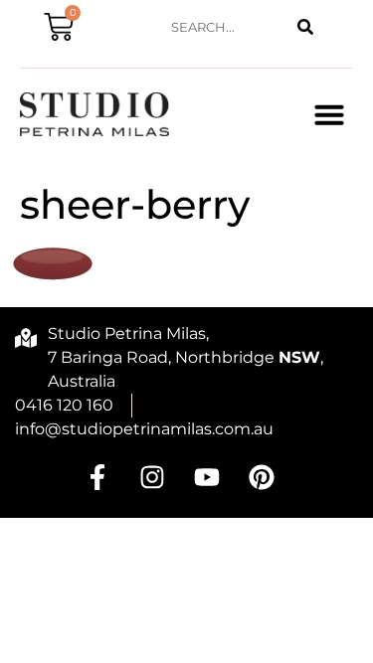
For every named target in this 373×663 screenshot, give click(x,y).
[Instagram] (152, 477)
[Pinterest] (261, 477)
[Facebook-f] (97, 477)
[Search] (304, 27)
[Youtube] (207, 477)
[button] (329, 114)
